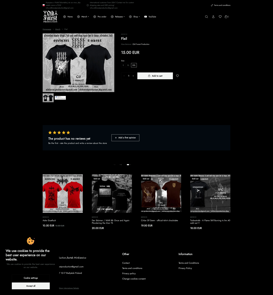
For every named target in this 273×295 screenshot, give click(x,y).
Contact (126, 263)
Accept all (30, 285)
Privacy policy (129, 273)
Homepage (47, 29)
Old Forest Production (141, 44)
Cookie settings (31, 277)
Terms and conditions (222, 5)
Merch (57, 29)
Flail (66, 29)
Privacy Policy (185, 268)
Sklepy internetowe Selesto (68, 288)
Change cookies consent (134, 278)
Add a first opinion (127, 137)
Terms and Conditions (189, 263)
